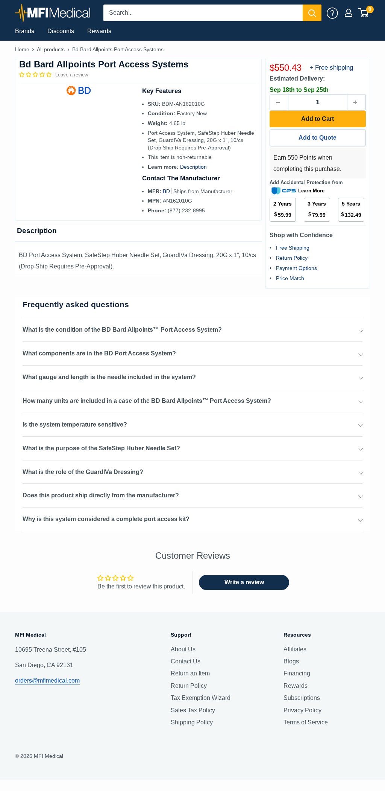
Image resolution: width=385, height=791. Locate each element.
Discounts (60, 31)
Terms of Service (305, 722)
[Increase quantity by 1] (356, 102)
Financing (296, 673)
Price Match (290, 278)
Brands (24, 31)
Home (22, 49)
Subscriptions (301, 698)
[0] (363, 12)
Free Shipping (292, 248)
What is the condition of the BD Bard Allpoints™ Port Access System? (122, 329)
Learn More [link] (311, 191)
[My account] (332, 13)
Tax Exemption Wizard (200, 698)
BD (167, 191)
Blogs (291, 661)
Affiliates (294, 649)
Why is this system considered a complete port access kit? (106, 519)
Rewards (99, 31)
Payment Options (296, 268)
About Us (183, 649)
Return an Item (190, 673)
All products (51, 49)
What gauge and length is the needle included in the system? (109, 377)
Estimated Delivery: (297, 78)
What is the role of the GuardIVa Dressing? (83, 472)
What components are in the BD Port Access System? (99, 353)
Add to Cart (317, 119)
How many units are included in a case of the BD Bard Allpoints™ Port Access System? (147, 401)
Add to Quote (317, 137)
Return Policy (292, 258)
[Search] (312, 13)
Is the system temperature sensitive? (75, 424)
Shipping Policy (192, 722)
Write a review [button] (244, 582)
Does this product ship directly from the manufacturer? (101, 495)
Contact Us (185, 661)
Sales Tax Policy (193, 710)
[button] (36, 75)
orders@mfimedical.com (47, 680)
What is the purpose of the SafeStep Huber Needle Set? (101, 448)
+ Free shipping (331, 67)
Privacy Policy (302, 710)
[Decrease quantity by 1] (279, 102)
